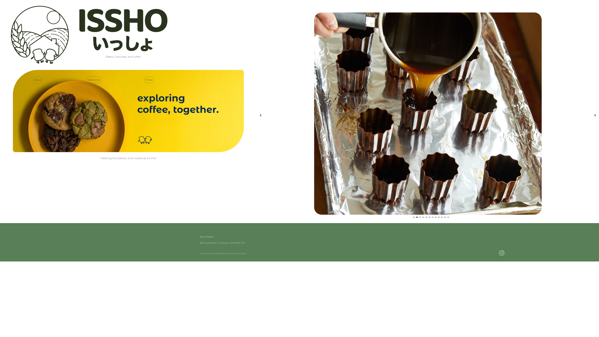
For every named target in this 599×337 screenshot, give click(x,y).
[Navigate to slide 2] (417, 217)
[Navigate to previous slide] (260, 115)
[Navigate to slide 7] (432, 217)
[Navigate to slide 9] (438, 217)
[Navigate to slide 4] (423, 217)
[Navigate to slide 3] (420, 217)
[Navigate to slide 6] (429, 217)
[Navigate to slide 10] (441, 217)
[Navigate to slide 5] (426, 217)
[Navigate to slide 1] (413, 217)
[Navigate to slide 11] (445, 217)
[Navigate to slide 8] (435, 217)
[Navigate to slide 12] (448, 217)
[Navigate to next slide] (595, 115)
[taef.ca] (243, 254)
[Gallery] (428, 115)
